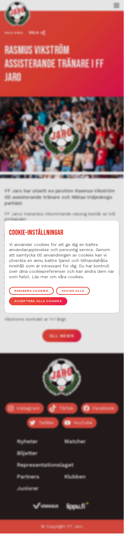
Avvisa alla (73, 290)
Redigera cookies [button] (31, 290)
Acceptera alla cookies (38, 301)
